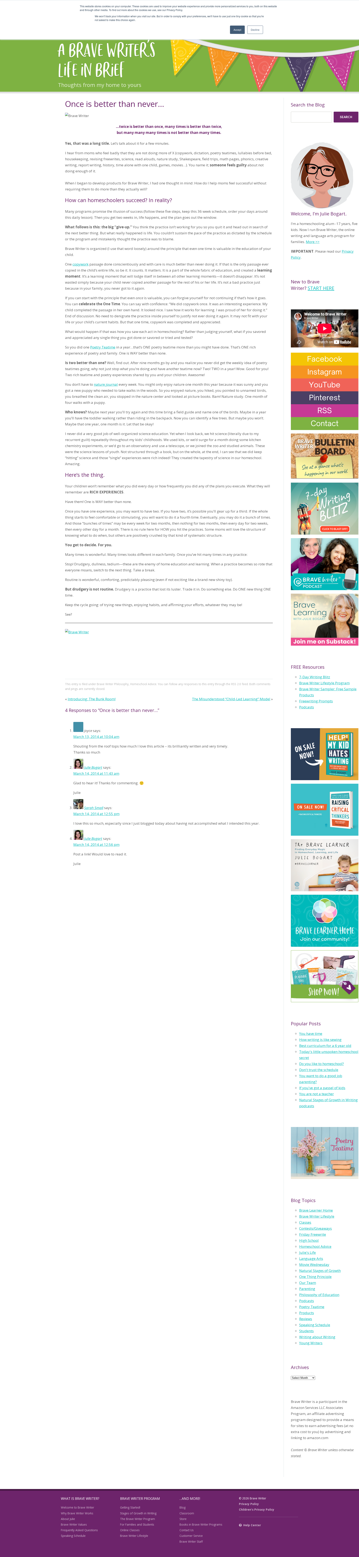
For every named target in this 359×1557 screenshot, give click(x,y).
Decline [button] (255, 29)
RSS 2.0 (236, 684)
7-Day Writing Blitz (314, 677)
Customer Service (191, 1536)
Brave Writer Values (74, 1524)
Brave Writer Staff (191, 1541)
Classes (305, 1222)
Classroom (187, 1513)
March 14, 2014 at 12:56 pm (96, 844)
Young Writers (310, 1343)
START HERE (321, 288)
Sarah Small (93, 807)
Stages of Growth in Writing (138, 1513)
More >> (313, 241)
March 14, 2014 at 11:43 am (96, 773)
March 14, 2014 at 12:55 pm (96, 813)
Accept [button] (237, 29)
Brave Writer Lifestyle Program (324, 683)
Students (306, 1330)
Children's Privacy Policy (256, 1509)
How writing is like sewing (320, 1039)
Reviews (305, 1318)
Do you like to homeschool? (321, 1063)
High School (309, 1240)
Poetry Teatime (102, 347)
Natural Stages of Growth (320, 1270)
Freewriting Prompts (316, 701)
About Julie (68, 1519)
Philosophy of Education (319, 1294)
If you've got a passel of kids (322, 1087)
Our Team (307, 1282)
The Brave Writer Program (137, 1519)
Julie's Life (307, 1252)
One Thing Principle (315, 1276)
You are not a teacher (316, 1093)
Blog (183, 1507)
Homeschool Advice (143, 684)
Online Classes (130, 1530)
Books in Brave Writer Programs (201, 1524)
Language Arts (311, 1258)
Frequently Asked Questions (79, 1530)
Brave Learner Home (316, 1210)
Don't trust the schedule (318, 1069)
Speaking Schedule (314, 1324)
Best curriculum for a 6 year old (325, 1045)
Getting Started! (130, 1507)
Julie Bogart (93, 767)
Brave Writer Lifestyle (316, 1216)
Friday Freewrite (312, 1234)
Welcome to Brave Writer (77, 1507)
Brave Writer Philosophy (113, 684)
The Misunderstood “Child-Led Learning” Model (231, 699)
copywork (81, 264)
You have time (310, 1033)
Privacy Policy (249, 1504)
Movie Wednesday (314, 1264)
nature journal (106, 384)
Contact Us (187, 1530)
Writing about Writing (317, 1337)
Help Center (252, 1525)
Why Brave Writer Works (77, 1513)
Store (183, 1519)
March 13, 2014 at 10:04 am (96, 736)
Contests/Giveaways (315, 1228)
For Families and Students (137, 1524)
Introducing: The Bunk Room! (92, 699)
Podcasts (306, 707)
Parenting (307, 1288)
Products (306, 1312)
